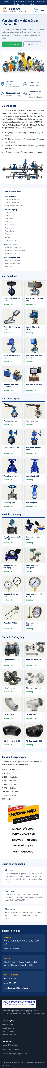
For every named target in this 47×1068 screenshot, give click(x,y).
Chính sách (24, 4)
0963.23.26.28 (10, 983)
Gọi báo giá (8, 304)
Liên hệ (32, 4)
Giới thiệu (16, 4)
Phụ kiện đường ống (9, 1035)
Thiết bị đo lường (8, 1031)
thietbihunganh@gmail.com (16, 988)
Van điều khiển (7, 1025)
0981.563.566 (10, 978)
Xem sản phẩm (32, 44)
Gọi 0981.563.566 (12, 44)
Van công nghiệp (8, 1028)
